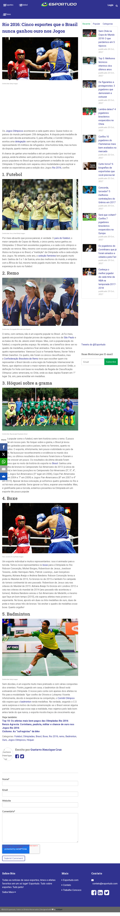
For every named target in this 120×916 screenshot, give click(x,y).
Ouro (4, 740)
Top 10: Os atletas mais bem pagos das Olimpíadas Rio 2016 (35, 720)
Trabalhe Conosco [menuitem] (71, 890)
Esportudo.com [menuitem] (70, 880)
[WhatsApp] (3, 461)
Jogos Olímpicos (14, 131)
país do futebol (62, 238)
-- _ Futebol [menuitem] (23, 5)
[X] (3, 454)
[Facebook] (3, 447)
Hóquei (30, 740)
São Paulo (69, 337)
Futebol (18, 736)
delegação (20, 141)
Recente (86, 24)
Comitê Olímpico (66, 698)
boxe (45, 565)
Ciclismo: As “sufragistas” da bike (21, 731)
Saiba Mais (8, 892)
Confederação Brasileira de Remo (21, 358)
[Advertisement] (40, 107)
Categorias (108, 24)
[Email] (3, 469)
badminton (25, 701)
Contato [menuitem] (66, 885)
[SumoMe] (3, 476)
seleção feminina (47, 255)
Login (110, 5)
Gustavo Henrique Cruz (46, 749)
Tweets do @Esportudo (93, 344)
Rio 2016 (56, 167)
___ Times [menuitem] (6, 14)
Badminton (70, 736)
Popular (96, 24)
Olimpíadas (29, 736)
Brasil (55, 463)
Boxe (45, 736)
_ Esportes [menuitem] (8, 5)
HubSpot (59, 910)
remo (61, 736)
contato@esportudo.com (105, 883)
